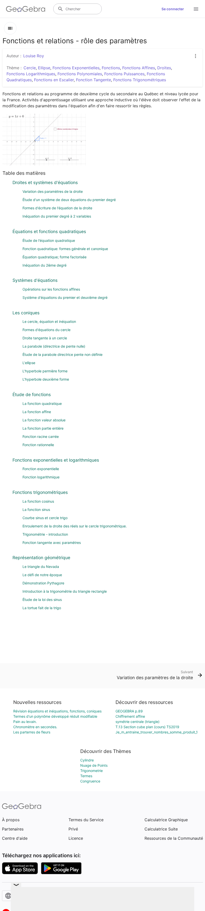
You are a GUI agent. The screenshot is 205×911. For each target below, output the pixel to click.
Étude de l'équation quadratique (48, 240)
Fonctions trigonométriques (40, 492)
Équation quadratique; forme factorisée (54, 257)
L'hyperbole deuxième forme (45, 379)
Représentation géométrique (41, 557)
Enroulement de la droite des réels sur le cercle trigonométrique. (74, 526)
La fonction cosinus (38, 501)
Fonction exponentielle (40, 469)
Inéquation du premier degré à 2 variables (56, 216)
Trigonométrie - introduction (45, 534)
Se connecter (173, 9)
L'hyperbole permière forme (45, 371)
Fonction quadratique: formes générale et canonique (65, 249)
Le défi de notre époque (42, 575)
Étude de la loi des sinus (42, 599)
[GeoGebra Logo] (25, 9)
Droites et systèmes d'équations (45, 182)
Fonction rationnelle (38, 445)
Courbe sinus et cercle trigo (45, 518)
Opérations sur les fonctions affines (51, 289)
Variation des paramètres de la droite (52, 191)
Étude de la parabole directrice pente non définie (62, 354)
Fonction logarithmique (41, 477)
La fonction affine (36, 412)
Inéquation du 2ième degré (44, 265)
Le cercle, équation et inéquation (49, 321)
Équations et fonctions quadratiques (49, 231)
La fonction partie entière (43, 428)
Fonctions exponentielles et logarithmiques (55, 460)
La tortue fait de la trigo (41, 608)
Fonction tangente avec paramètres (51, 542)
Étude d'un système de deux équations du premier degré (69, 200)
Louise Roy (33, 55)
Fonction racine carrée (40, 436)
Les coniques (26, 312)
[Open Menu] (196, 9)
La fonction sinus (36, 509)
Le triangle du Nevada (40, 566)
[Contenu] (10, 28)
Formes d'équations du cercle (46, 330)
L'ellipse (28, 363)
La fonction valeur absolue (44, 420)
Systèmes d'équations (35, 280)
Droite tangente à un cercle (44, 338)
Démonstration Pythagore (43, 583)
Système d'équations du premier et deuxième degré (65, 297)
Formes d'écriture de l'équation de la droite (57, 208)
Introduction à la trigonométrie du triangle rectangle (64, 591)
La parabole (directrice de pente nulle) (53, 346)
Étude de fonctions (31, 394)
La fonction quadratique (42, 403)
